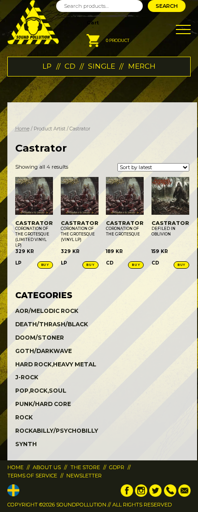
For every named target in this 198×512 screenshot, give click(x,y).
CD (70, 66)
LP (47, 66)
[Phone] (170, 495)
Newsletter (84, 475)
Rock (24, 417)
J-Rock (26, 377)
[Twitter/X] (155, 495)
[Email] (184, 495)
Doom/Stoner (39, 337)
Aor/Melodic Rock (46, 310)
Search (167, 6)
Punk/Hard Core (43, 403)
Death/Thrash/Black (51, 324)
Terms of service (32, 475)
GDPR (116, 467)
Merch (142, 66)
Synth (26, 444)
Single (101, 66)
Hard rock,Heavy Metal (55, 364)
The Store (85, 467)
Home (22, 129)
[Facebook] (127, 495)
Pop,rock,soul (40, 390)
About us (47, 467)
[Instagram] (141, 495)
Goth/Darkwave (43, 350)
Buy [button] (45, 265)
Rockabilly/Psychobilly (56, 430)
